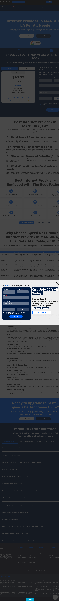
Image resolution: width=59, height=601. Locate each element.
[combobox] (16, 303)
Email (4, 295)
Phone (4, 307)
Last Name (19, 289)
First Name (5, 289)
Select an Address (7, 301)
